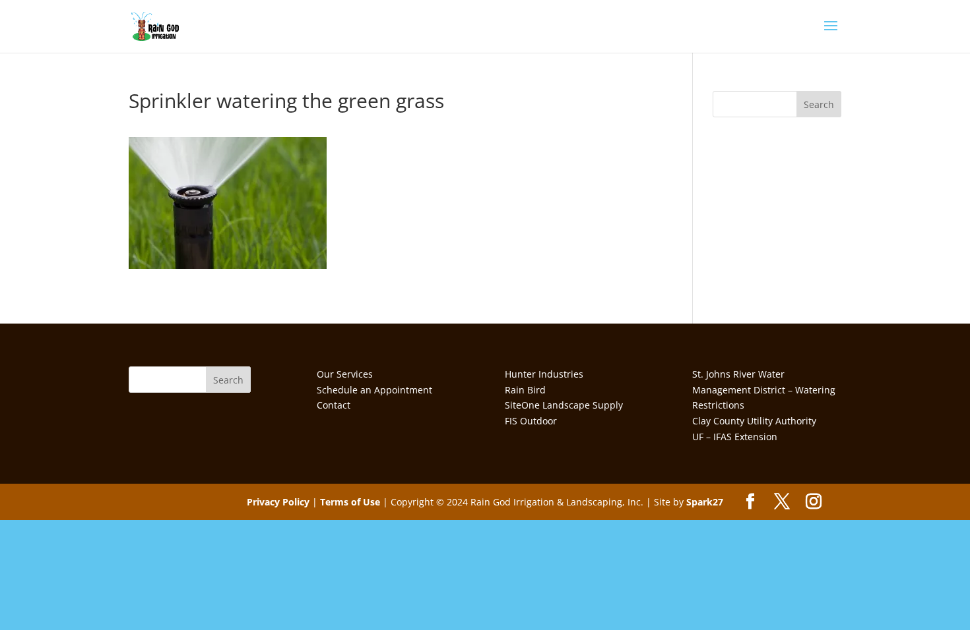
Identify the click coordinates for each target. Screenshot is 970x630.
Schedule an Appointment (374, 390)
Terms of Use (350, 502)
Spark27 (704, 502)
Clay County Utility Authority (754, 421)
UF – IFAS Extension (734, 436)
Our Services (345, 374)
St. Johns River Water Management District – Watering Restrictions (763, 390)
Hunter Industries (544, 374)
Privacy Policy (278, 502)
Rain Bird (525, 390)
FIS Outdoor (531, 421)
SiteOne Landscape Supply (564, 405)
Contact (333, 405)
